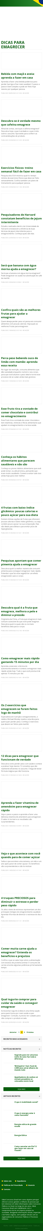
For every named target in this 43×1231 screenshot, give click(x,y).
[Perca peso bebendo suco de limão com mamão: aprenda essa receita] (21, 345)
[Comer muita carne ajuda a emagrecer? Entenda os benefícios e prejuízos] (21, 935)
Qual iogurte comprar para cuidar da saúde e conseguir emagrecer (19, 1002)
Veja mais (21, 1089)
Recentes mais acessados (15, 1039)
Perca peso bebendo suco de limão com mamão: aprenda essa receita (19, 361)
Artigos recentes (11, 1096)
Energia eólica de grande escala (25, 1125)
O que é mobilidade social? (26, 1102)
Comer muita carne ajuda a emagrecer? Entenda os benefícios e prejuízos (19, 952)
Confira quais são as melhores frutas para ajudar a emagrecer (20, 313)
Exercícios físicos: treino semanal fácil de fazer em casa (21, 169)
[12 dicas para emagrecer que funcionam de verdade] (21, 743)
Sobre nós (8, 1181)
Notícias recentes (12, 1049)
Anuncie (31, 1185)
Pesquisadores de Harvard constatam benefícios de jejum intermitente (21, 218)
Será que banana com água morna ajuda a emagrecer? (18, 267)
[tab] (21, 1039)
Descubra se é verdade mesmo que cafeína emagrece (21, 122)
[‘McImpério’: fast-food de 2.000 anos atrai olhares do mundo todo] (8, 1068)
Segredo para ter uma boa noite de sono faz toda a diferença (26, 1057)
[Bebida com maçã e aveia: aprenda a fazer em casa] (21, 60)
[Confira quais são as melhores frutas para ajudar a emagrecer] (21, 296)
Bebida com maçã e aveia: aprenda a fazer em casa (18, 75)
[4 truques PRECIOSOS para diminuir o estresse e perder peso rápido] (21, 885)
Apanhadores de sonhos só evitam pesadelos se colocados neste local (26, 1079)
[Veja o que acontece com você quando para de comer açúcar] (21, 840)
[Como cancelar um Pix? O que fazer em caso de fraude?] (8, 1148)
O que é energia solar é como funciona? (24, 1114)
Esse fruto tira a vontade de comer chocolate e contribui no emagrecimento (19, 412)
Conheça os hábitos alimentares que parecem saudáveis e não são (18, 460)
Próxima (30, 1032)
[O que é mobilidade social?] (8, 1104)
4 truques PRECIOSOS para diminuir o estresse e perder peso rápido (19, 901)
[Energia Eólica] (8, 1137)
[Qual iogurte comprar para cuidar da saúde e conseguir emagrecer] (21, 986)
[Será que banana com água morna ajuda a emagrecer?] (21, 252)
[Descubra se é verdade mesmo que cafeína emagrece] (21, 107)
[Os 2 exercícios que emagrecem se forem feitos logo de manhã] (21, 692)
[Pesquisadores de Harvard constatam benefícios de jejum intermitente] (21, 201)
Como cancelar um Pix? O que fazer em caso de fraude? (25, 1148)
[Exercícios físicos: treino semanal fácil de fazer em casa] (21, 154)
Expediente (21, 1181)
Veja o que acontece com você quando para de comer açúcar (20, 855)
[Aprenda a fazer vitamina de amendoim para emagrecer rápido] (21, 789)
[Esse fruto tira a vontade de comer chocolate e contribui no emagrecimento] (21, 395)
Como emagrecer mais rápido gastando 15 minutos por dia (20, 660)
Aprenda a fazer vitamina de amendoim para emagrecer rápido (19, 806)
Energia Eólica (20, 1135)
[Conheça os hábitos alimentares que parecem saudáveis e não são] (21, 443)
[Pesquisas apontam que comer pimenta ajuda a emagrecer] (21, 547)
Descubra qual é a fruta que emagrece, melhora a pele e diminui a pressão (19, 611)
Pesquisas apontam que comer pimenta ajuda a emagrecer (21, 562)
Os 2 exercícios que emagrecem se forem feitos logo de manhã (19, 708)
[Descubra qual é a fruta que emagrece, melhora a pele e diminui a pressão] (21, 594)
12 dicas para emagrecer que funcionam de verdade (20, 757)
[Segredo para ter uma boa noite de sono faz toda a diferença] (8, 1057)
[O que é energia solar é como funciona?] (8, 1115)
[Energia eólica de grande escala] (8, 1126)
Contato (7, 1189)
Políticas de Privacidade (13, 1185)
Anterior (13, 1032)
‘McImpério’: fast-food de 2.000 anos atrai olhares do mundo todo (26, 1068)
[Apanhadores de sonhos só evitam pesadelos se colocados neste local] (8, 1079)
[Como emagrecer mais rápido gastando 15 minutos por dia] (21, 645)
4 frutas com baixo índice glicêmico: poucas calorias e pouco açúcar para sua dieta (19, 511)
